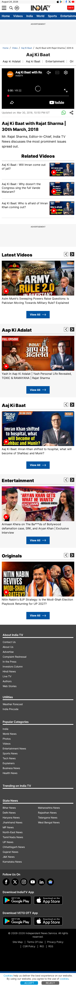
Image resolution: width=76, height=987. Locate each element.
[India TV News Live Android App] (17, 900)
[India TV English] (40, 8)
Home (6, 16)
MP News (8, 827)
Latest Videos (17, 255)
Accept (29, 982)
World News (9, 733)
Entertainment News (14, 748)
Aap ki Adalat (12, 61)
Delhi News (9, 812)
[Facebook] (6, 881)
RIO (42, 946)
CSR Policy (29, 946)
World (40, 16)
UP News (8, 842)
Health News (10, 773)
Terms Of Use (35, 941)
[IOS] (58, 2)
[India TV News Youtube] (73, 2)
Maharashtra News (49, 807)
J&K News (8, 856)
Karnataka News (12, 861)
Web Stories (9, 686)
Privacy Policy (55, 941)
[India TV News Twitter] (69, 2)
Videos (18, 16)
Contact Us (9, 641)
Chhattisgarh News (14, 846)
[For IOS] (48, 921)
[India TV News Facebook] (66, 2)
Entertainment (55, 61)
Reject (50, 982)
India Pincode (10, 709)
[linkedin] (41, 881)
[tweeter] (15, 881)
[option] (38, 283)
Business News (11, 768)
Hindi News (9, 671)
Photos (7, 738)
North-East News (12, 832)
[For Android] (17, 921)
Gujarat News (10, 851)
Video (15, 48)
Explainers (8, 763)
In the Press (9, 661)
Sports (52, 16)
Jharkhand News (12, 822)
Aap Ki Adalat (17, 330)
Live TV (7, 676)
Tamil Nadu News (13, 837)
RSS (50, 946)
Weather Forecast (13, 704)
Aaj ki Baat (33, 61)
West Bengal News (49, 822)
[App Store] (48, 900)
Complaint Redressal (14, 656)
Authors (7, 681)
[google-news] (50, 881)
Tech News (9, 758)
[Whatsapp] (64, 113)
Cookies (8, 975)
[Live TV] (70, 8)
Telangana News (47, 817)
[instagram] (23, 881)
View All (35, 314)
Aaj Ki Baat (26, 48)
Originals (12, 555)
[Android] (61, 2)
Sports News (10, 753)
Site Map (18, 941)
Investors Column (13, 666)
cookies (64, 978)
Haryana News (11, 817)
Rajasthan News (47, 812)
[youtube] (32, 881)
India (29, 16)
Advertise (8, 651)
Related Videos (38, 156)
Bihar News (9, 807)
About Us (8, 646)
